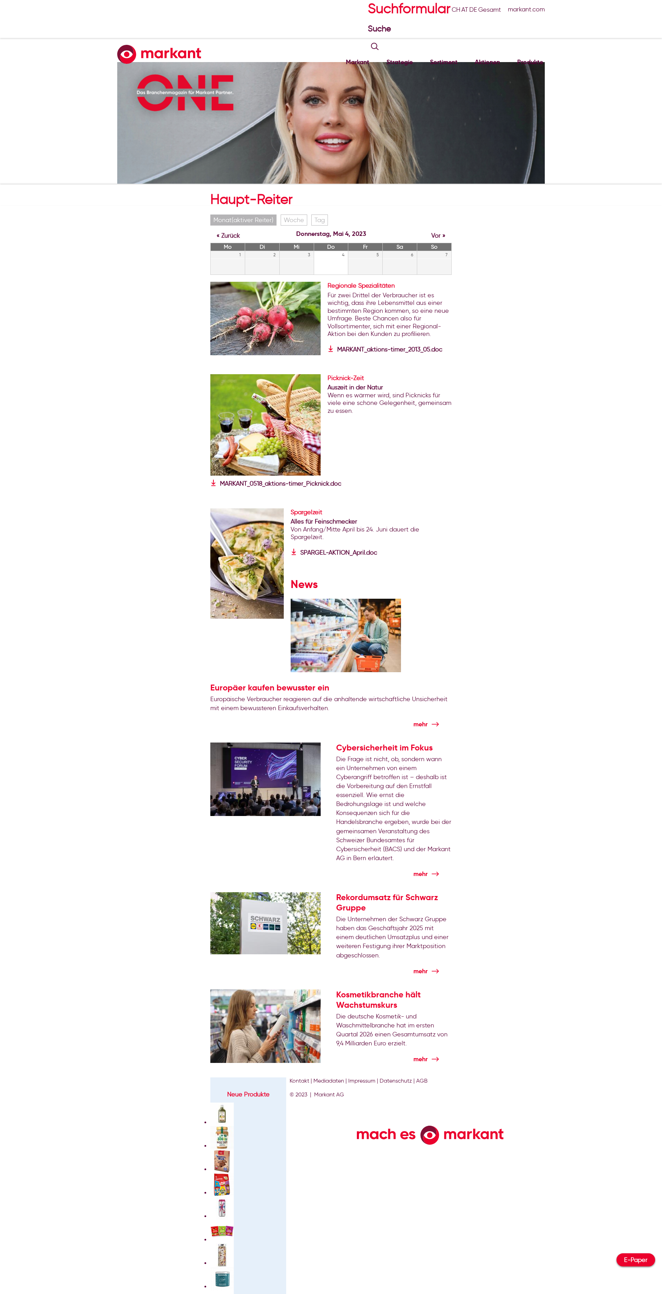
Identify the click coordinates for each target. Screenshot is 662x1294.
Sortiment (444, 62)
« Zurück (228, 235)
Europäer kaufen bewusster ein (269, 688)
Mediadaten (328, 1080)
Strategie (400, 62)
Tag (319, 220)
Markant (357, 62)
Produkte (530, 62)
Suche (380, 28)
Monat (243, 220)
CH (456, 9)
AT (464, 9)
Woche (294, 220)
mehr (420, 724)
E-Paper (636, 1260)
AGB (422, 1080)
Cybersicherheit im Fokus (384, 748)
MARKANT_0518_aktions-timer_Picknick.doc (280, 483)
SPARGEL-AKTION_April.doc (338, 552)
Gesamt (489, 9)
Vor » (438, 235)
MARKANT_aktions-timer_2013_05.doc (389, 349)
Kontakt (299, 1080)
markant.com (526, 9)
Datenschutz (396, 1080)
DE (473, 9)
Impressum (361, 1080)
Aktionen (487, 62)
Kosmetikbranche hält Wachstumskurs (378, 999)
